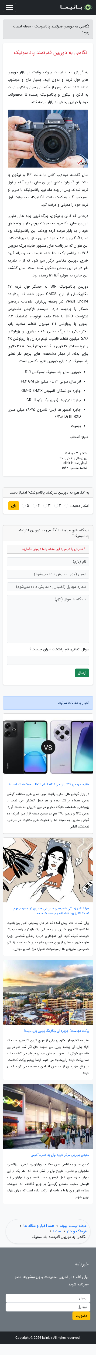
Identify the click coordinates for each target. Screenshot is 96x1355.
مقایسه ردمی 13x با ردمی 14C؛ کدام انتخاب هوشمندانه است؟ (49, 784)
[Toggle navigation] (9, 7)
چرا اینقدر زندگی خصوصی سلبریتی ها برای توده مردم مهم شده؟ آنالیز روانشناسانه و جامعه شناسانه (51, 911)
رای (13, 505)
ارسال (82, 673)
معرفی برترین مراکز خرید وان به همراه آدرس (60, 1155)
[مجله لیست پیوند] (76, 7)
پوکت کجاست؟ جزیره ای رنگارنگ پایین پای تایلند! (56, 1031)
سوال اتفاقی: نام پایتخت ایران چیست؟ (59, 649)
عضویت (81, 1316)
